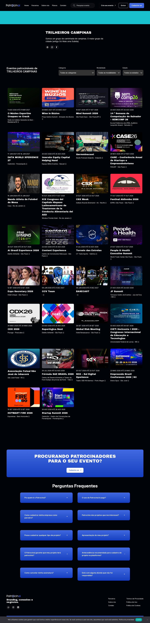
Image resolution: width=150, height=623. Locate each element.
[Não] (147, 620)
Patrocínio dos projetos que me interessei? (100, 515)
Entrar (123, 5)
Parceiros (35, 5)
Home (26, 5)
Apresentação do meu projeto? (95, 535)
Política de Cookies (133, 605)
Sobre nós (45, 5)
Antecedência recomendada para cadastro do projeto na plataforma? (102, 554)
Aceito (138, 619)
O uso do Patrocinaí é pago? (94, 498)
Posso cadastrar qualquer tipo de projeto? (42, 535)
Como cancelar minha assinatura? (39, 573)
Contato (63, 5)
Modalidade (101, 68)
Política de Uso (131, 602)
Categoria (62, 68)
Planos (54, 5)
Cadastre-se (137, 5)
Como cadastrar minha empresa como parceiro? (40, 516)
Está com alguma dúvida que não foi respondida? (97, 574)
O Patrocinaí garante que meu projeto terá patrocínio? (42, 554)
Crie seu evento (107, 5)
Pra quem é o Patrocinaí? (35, 498)
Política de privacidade (126, 619)
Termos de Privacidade (134, 599)
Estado (125, 68)
